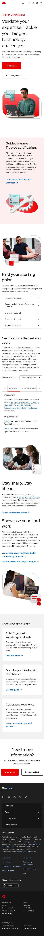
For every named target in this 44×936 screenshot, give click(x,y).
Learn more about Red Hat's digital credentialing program (19, 555)
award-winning (24, 852)
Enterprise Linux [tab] (29, 388)
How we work (6, 862)
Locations (26, 905)
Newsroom (27, 858)
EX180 (6, 421)
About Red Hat (6, 902)
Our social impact (29, 869)
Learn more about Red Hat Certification (18, 181)
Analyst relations (8, 871)
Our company (7, 858)
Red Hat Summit (7, 913)
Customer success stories (11, 866)
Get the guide (12, 689)
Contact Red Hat (7, 908)
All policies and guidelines (10, 928)
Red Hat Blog (27, 908)
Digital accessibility (29, 928)
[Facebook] (14, 798)
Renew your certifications (29, 497)
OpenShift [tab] (13, 388)
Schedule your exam (14, 75)
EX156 (6, 428)
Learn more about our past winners (19, 725)
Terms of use (27, 926)
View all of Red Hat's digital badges (19, 561)
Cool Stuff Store (28, 911)
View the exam (13, 655)
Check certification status (14, 512)
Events (4, 905)
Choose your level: (9, 377)
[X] (20, 798)
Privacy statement (7, 926)
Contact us (10, 772)
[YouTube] (9, 798)
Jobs (24, 873)
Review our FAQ (32, 772)
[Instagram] (25, 798)
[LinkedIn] (3, 798)
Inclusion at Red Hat (8, 911)
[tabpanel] (22, 414)
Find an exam (11, 66)
